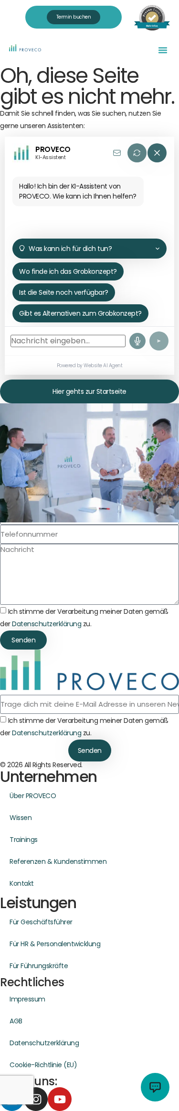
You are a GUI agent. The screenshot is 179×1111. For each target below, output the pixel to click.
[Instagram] (36, 1099)
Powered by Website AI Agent (90, 365)
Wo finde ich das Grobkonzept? (68, 271)
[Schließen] (157, 152)
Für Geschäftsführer (41, 922)
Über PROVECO (33, 796)
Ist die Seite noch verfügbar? (63, 292)
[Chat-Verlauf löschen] (137, 152)
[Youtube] (60, 1099)
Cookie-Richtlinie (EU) (43, 1065)
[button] (163, 50)
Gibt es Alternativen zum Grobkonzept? (80, 313)
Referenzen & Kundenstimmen (58, 861)
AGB (16, 1021)
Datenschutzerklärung (46, 624)
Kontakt (22, 883)
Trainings (24, 839)
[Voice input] (137, 341)
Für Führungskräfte (39, 966)
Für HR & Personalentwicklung (55, 944)
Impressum (27, 999)
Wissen (21, 817)
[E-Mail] (116, 152)
